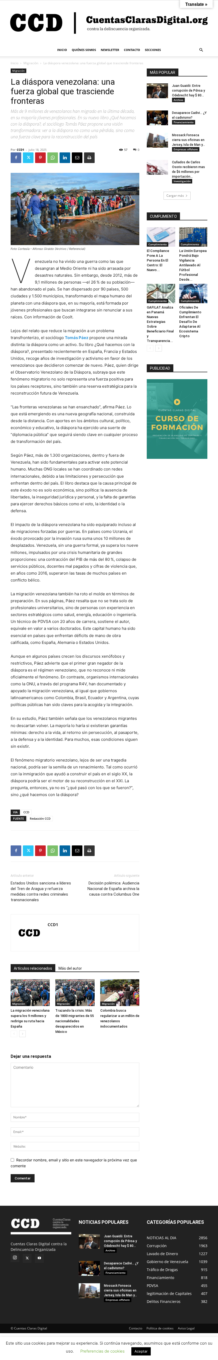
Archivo (178, 100)
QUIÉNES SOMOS (84, 50)
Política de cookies (160, 1328)
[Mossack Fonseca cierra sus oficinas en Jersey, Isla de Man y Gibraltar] (157, 140)
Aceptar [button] (141, 1351)
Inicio (14, 63)
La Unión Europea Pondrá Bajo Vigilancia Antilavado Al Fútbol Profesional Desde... (193, 265)
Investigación (182, 181)
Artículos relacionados (33, 968)
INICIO (62, 50)
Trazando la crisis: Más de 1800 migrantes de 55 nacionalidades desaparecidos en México (74, 1021)
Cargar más (175, 195)
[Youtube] (39, 1258)
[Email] (77, 157)
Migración (30, 63)
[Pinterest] (40, 157)
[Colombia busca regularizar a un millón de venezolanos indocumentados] (119, 992)
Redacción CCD (40, 818)
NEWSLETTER (110, 50)
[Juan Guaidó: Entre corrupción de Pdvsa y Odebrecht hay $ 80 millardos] (157, 90)
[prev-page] (14, 1033)
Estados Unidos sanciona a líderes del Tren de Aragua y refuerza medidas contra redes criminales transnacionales (41, 891)
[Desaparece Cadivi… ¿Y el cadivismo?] (157, 117)
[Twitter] (28, 157)
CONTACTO (132, 50)
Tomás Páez (77, 337)
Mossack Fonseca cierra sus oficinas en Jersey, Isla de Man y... (188, 140)
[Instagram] (15, 1258)
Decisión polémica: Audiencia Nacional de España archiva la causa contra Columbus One (113, 889)
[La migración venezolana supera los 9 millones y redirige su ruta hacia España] (30, 992)
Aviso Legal (186, 1328)
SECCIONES (153, 50)
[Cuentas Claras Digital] (109, 22)
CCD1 (20, 150)
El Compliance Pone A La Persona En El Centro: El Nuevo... (158, 260)
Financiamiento (184, 122)
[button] (201, 50)
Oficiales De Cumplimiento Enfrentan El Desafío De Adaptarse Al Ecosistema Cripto (190, 321)
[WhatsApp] (52, 157)
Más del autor (70, 968)
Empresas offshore (186, 149)
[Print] (89, 157)
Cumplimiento (157, 244)
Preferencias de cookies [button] (102, 1351)
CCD (26, 812)
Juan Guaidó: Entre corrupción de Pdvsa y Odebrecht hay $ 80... (188, 90)
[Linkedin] (65, 157)
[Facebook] (16, 157)
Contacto (135, 1328)
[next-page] (22, 1033)
